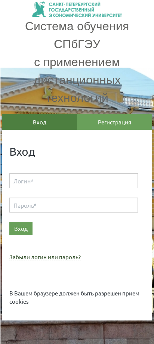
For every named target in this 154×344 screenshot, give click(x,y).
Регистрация (114, 121)
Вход (39, 121)
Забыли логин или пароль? (45, 257)
